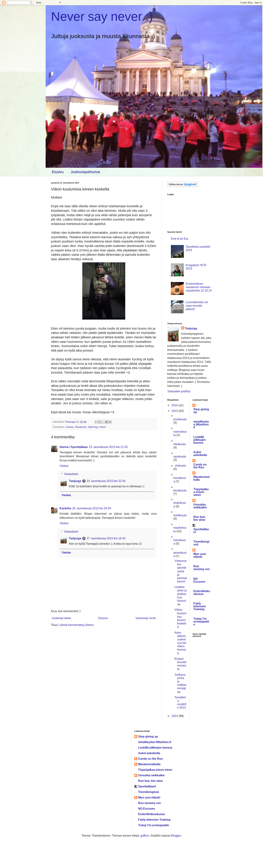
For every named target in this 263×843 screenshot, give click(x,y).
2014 (175, 715)
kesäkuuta (179, 490)
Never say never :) (102, 16)
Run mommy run (201, 568)
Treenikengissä (201, 543)
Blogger (176, 835)
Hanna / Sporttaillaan (74, 447)
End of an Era (179, 238)
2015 (175, 410)
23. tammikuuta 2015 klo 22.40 (106, 480)
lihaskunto (81, 426)
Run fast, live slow (199, 518)
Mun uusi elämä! (199, 555)
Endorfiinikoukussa (201, 593)
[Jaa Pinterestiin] (110, 422)
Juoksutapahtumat (85, 172)
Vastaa (64, 465)
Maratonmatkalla (201, 478)
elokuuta (180, 465)
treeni (102, 426)
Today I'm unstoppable (201, 621)
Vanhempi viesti (145, 618)
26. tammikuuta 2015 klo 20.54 (91, 508)
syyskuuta (179, 456)
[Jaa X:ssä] (103, 422)
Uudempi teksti (61, 618)
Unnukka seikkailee (200, 506)
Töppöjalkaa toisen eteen (201, 492)
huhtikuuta (180, 515)
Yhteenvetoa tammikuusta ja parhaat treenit (180, 571)
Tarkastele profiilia (178, 391)
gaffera (144, 835)
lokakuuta (179, 444)
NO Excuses (199, 580)
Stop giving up (201, 411)
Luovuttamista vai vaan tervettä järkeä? (197, 305)
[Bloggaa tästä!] (100, 422)
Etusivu (58, 172)
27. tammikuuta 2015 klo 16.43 (106, 538)
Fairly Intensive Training (199, 606)
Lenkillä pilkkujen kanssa (199, 439)
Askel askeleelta (200, 454)
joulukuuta (180, 419)
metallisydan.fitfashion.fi (201, 424)
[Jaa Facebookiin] (106, 422)
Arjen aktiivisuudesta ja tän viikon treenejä (180, 643)
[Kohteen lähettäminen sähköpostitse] (96, 422)
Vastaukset (71, 474)
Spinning (93, 426)
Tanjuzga (75, 480)
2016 (175, 405)
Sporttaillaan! (201, 531)
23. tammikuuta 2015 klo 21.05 (108, 447)
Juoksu (70, 426)
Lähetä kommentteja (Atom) (76, 624)
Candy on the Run (200, 466)
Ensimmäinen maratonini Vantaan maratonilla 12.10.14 (199, 287)
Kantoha (65, 508)
